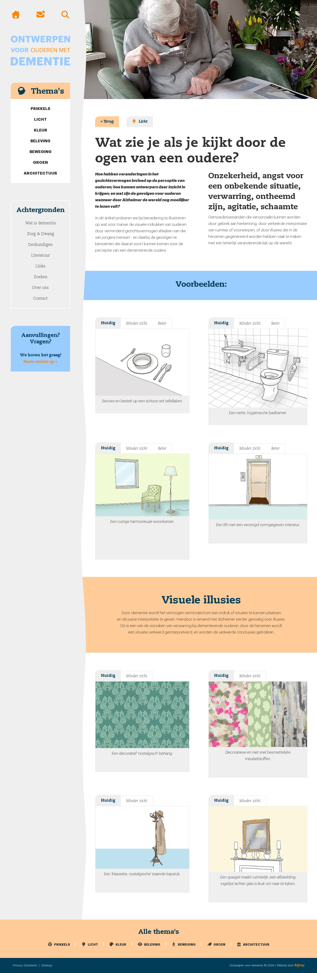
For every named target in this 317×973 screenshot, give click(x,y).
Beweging (41, 152)
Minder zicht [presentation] (136, 323)
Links (41, 266)
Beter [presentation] (162, 323)
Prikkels (40, 109)
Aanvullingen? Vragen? (40, 348)
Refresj (299, 965)
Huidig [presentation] (108, 323)
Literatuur (40, 255)
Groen (40, 162)
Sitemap (46, 965)
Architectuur (40, 173)
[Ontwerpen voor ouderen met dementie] (40, 50)
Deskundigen (40, 245)
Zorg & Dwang (40, 234)
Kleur (40, 130)
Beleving (40, 141)
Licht (40, 119)
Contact (40, 299)
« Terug (107, 122)
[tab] (108, 322)
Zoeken (40, 277)
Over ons (40, 288)
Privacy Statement (25, 965)
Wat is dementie (40, 223)
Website (282, 965)
